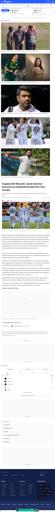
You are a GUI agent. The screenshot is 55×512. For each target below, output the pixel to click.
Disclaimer (21, 504)
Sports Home (3, 17)
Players (11, 493)
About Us (9, 504)
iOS (14, 335)
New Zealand (9, 384)
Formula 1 (41, 484)
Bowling (32, 372)
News (28, 4)
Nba (44, 491)
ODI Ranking (27, 369)
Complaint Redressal (34, 504)
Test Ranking (9, 369)
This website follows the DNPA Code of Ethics (18, 506)
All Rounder (46, 372)
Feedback (15, 504)
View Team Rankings (27, 392)
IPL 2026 (4, 12)
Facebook (9, 333)
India (8, 387)
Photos (32, 4)
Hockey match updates (24, 331)
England (8, 389)
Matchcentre (23, 495)
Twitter (19, 333)
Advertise (3, 504)
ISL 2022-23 (23, 484)
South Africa (9, 381)
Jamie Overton (21, 235)
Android (10, 335)
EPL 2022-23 (31, 484)
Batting (19, 372)
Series (13, 4)
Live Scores (4, 484)
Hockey (40, 488)
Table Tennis (42, 497)
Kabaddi (50, 491)
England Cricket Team (18, 326)
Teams (47, 4)
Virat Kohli (6, 431)
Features (42, 4)
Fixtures (19, 4)
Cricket (3, 4)
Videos (37, 4)
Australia (9, 378)
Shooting (41, 494)
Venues (3, 495)
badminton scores (33, 331)
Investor (26, 504)
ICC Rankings (6, 438)
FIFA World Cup (7, 424)
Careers (42, 504)
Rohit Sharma (6, 441)
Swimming (48, 494)
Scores (8, 4)
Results (23, 4)
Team (7, 372)
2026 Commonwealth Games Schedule (12, 435)
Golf (40, 491)
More (51, 4)
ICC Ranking (12, 495)
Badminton (47, 488)
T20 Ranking (45, 369)
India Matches (5, 10)
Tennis (47, 484)
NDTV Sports (45, 331)
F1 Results (40, 331)
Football (13, 331)
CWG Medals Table (8, 428)
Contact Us (48, 504)
